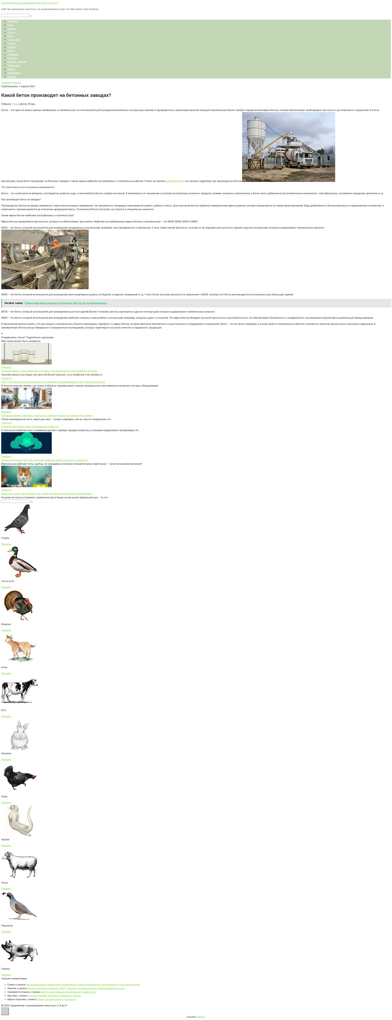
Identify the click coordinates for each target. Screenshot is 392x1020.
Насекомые (14, 72)
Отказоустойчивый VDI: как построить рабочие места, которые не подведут (44, 460)
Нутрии (11, 43)
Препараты (13, 65)
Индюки (12, 58)
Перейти (6, 544)
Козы (10, 36)
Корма (11, 69)
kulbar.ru (201, 1016)
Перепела (13, 54)
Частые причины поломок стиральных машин (54, 995)
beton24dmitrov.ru (175, 181)
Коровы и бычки (17, 61)
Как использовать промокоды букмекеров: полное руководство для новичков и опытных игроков (83, 984)
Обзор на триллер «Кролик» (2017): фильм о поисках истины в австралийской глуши (75, 988)
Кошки (11, 32)
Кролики (12, 21)
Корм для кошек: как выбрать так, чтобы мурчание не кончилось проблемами (46, 493)
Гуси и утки (13, 39)
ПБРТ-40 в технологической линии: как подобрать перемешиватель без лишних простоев (53, 382)
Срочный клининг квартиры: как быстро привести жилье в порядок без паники (46, 415)
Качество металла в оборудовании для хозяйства (29, 426)
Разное (11, 76)
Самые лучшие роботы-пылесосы (56, 999)
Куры (10, 25)
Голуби (11, 47)
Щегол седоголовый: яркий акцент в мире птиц (68, 992)
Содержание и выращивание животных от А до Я (29, 3)
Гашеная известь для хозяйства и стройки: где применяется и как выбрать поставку (49, 371)
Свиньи (11, 28)
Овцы (10, 50)
